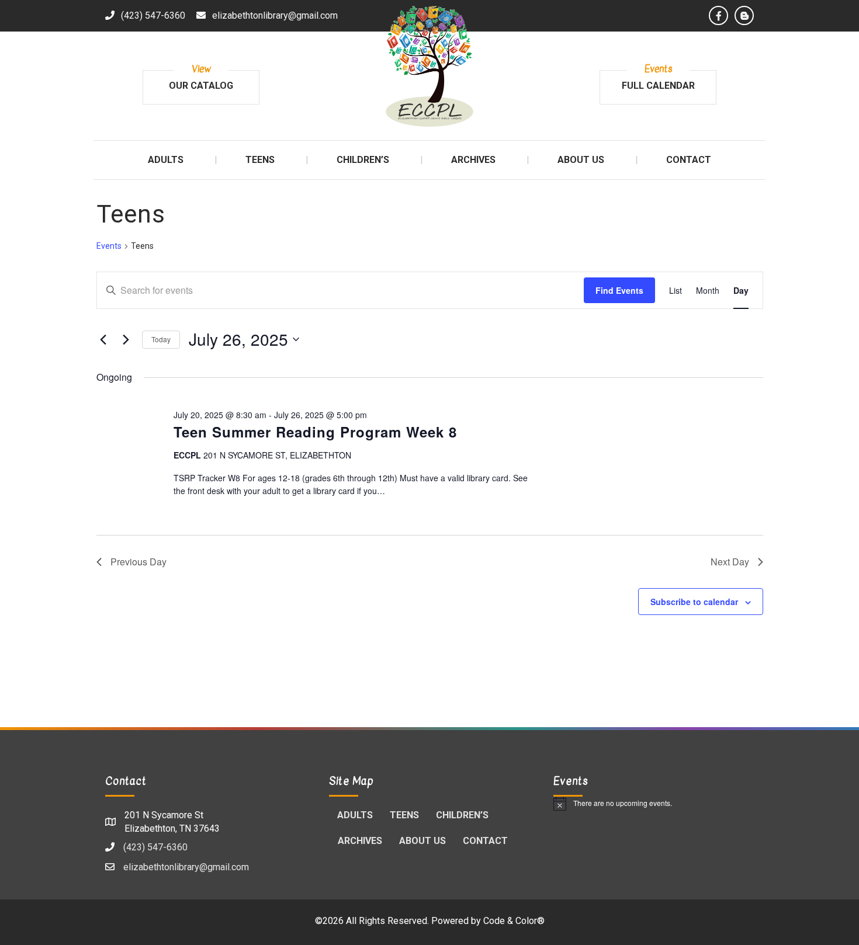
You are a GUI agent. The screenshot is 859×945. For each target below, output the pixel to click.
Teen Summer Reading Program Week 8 (315, 432)
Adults (355, 815)
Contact (485, 840)
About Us (422, 840)
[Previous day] (103, 339)
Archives (360, 840)
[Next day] (126, 339)
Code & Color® (514, 920)
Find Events (619, 290)
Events (109, 246)
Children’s (462, 815)
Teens (404, 815)
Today (161, 339)
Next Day (730, 561)
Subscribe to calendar (694, 601)
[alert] (653, 804)
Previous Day (138, 561)
